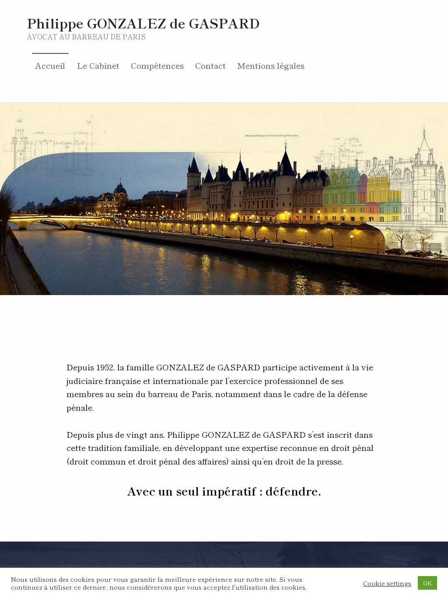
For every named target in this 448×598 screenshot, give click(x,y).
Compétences (157, 65)
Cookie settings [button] (387, 583)
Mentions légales (270, 65)
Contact (210, 65)
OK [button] (427, 583)
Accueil (50, 65)
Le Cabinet (98, 65)
